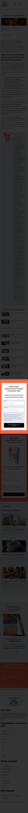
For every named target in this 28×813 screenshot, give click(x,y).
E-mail (5, 407)
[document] (14, 406)
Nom (5, 400)
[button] (26, 381)
